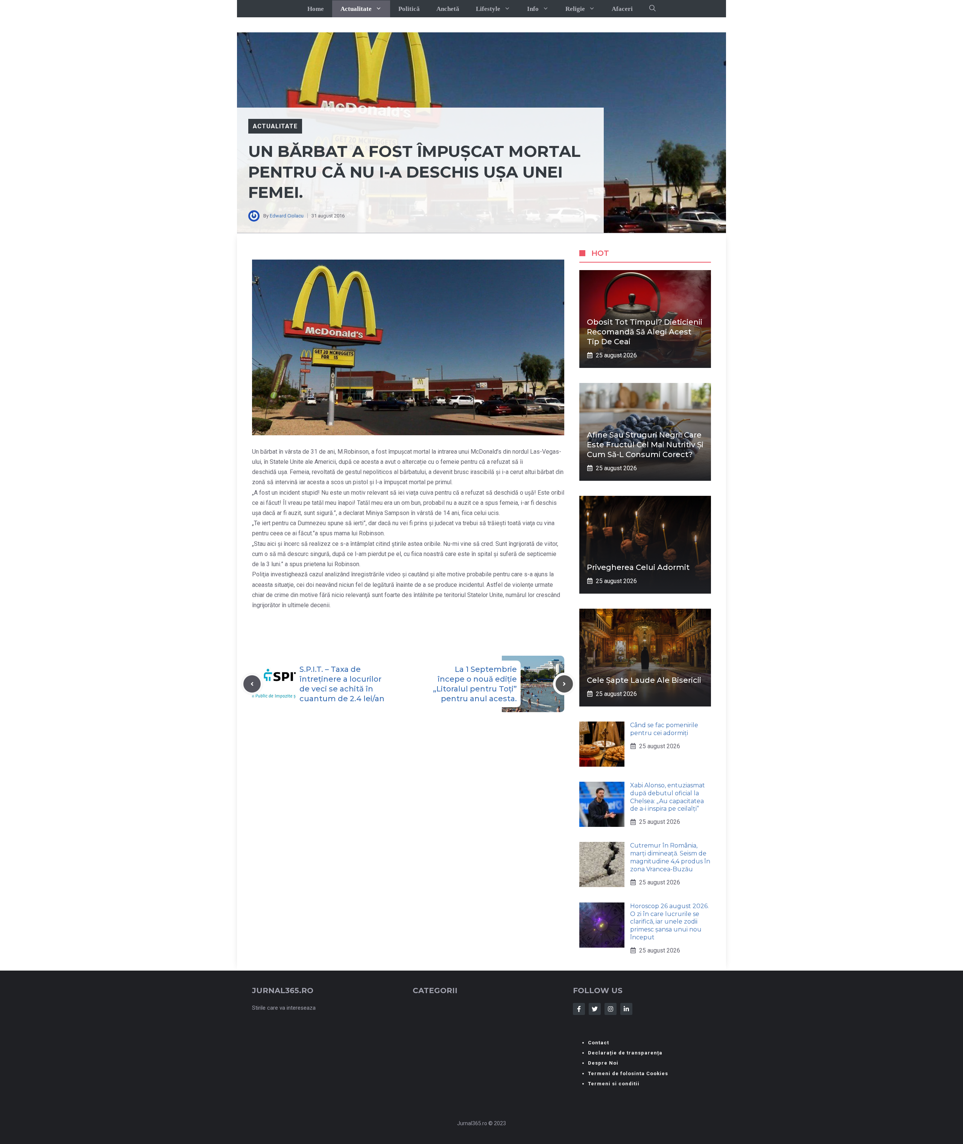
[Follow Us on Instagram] (611, 1009)
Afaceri (622, 8)
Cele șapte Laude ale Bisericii (644, 680)
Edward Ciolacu (287, 216)
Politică (409, 8)
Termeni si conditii (613, 1083)
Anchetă (447, 8)
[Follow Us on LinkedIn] (626, 1009)
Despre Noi (603, 1063)
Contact (598, 1042)
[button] (652, 8)
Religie (575, 8)
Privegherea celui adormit (638, 567)
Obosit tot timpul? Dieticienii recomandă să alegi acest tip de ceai (644, 332)
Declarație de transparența (625, 1053)
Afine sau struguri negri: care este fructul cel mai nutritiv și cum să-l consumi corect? (645, 444)
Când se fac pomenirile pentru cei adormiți (664, 729)
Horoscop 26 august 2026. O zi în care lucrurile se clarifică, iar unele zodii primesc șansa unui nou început (669, 921)
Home (315, 8)
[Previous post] (252, 684)
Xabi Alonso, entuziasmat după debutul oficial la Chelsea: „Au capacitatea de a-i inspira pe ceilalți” (667, 797)
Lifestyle (488, 8)
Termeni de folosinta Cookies (628, 1073)
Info (533, 8)
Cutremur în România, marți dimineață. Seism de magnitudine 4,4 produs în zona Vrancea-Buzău (670, 857)
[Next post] (564, 684)
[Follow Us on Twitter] (595, 1009)
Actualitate (356, 8)
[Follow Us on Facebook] (579, 1009)
